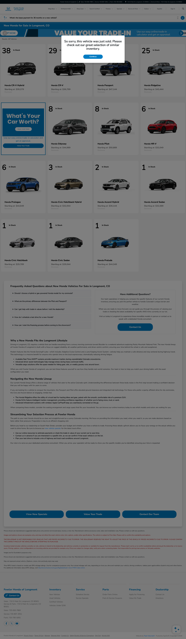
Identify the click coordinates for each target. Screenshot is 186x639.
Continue (93, 56)
